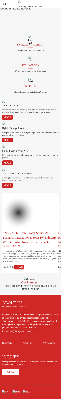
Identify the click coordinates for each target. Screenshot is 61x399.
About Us (28, 343)
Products (7, 343)
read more (13, 267)
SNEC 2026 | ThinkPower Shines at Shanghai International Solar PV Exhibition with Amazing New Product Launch (30, 237)
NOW (10, 372)
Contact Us (49, 343)
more (7, 117)
